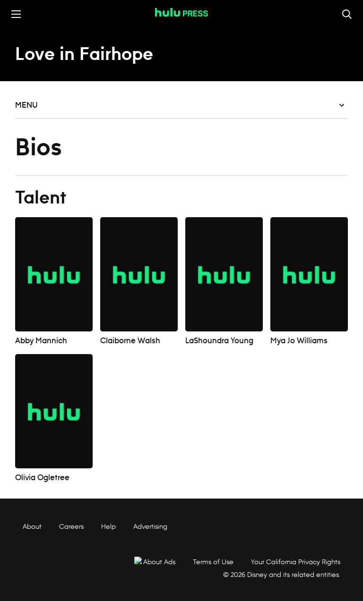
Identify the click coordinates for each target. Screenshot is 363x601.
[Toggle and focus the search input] (347, 14)
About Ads (159, 562)
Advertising (150, 526)
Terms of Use (213, 562)
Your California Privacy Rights (295, 562)
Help (108, 526)
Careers (71, 526)
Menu (26, 105)
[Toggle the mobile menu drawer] (16, 14)
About (32, 526)
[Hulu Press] (181, 12)
